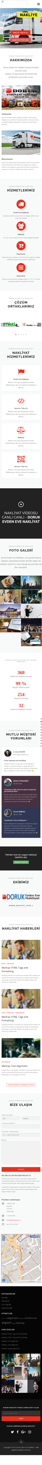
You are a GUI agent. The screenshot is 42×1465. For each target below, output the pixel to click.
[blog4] (31, 597)
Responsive (20, 1013)
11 (4, 1318)
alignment (13, 1318)
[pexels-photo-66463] (31, 625)
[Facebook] (18, 1432)
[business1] (31, 611)
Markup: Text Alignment (15, 1065)
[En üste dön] (21, 1442)
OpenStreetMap (23, 1281)
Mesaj (4, 1140)
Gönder (21, 1169)
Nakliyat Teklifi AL (21, 862)
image (13, 1323)
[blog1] (31, 582)
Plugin (38, 1281)
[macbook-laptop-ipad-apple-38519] (31, 639)
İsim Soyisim (7, 1115)
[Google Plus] (23, 1432)
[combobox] (4, 1135)
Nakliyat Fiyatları (20, 40)
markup (20, 1322)
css (35, 1318)
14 (6, 1318)
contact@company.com (13, 1220)
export (6, 1322)
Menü (38, 4)
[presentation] (3, 325)
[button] (16, 334)
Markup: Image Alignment (10, 1348)
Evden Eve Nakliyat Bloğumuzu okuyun (21, 1085)
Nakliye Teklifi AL (20, 33)
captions (21, 1318)
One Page (10, 963)
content (28, 1318)
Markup (4, 1301)
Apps (3, 963)
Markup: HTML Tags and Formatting (14, 1334)
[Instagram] (29, 1432)
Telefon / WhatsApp (10, 1131)
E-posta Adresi (8, 1123)
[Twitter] (12, 1432)
